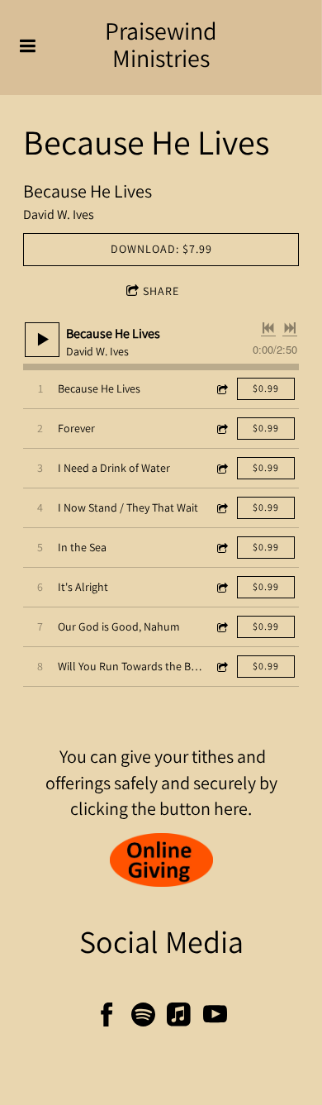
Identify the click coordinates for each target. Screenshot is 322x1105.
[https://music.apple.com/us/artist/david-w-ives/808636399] (179, 1017)
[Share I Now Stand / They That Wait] (221, 508)
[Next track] (289, 328)
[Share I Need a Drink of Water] (221, 468)
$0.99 (266, 388)
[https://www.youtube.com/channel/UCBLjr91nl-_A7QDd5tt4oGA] (215, 1017)
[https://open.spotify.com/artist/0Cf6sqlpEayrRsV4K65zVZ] (143, 1017)
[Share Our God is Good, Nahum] (221, 627)
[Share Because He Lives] (221, 389)
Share (161, 290)
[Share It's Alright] (221, 587)
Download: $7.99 (161, 248)
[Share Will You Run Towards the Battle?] (221, 666)
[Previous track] (268, 328)
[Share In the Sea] (221, 547)
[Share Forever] (221, 428)
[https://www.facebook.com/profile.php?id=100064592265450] (107, 1017)
